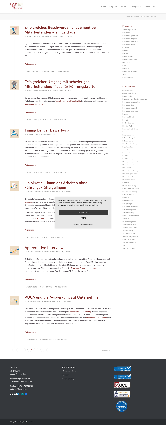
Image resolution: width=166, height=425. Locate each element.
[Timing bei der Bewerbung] (14, 133)
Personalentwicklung (129, 71)
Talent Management (129, 227)
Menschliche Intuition (129, 165)
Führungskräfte (43, 218)
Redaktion (64, 71)
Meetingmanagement (130, 162)
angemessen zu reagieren (35, 104)
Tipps (124, 74)
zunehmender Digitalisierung (79, 312)
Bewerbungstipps (128, 44)
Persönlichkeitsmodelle (130, 189)
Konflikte (125, 156)
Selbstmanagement (129, 210)
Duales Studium (128, 123)
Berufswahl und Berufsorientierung (134, 99)
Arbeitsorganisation (33, 191)
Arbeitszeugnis (127, 90)
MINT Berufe (127, 168)
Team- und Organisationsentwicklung (86, 268)
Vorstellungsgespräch (130, 236)
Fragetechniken (128, 135)
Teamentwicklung (128, 233)
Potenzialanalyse (128, 195)
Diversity (125, 120)
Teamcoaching (127, 230)
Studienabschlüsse (129, 224)
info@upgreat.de (20, 389)
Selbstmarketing (128, 212)
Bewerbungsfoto (128, 105)
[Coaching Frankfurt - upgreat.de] (16, 6)
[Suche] (154, 6)
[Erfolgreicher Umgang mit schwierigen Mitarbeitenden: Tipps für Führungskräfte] (14, 85)
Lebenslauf (126, 62)
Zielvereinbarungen (129, 242)
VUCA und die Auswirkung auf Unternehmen (63, 297)
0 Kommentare (48, 71)
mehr (83, 218)
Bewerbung (29, 134)
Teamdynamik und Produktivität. (68, 101)
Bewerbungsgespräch (130, 36)
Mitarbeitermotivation (129, 177)
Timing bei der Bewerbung (47, 130)
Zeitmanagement (128, 248)
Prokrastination (127, 201)
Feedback (126, 132)
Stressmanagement (129, 222)
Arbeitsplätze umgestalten (96, 318)
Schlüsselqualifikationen (130, 207)
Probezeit (125, 198)
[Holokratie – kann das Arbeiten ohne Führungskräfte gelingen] (14, 186)
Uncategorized (127, 77)
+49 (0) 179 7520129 (25, 386)
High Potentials (127, 147)
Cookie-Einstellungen (68, 379)
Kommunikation (39, 36)
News (124, 65)
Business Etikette (128, 117)
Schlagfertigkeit (127, 204)
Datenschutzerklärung (69, 371)
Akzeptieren (83, 212)
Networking (126, 183)
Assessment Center (129, 93)
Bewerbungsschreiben (130, 42)
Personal (68, 36)
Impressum (65, 375)
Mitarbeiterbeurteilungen (131, 171)
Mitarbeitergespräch (129, 174)
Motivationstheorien (129, 180)
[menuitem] (104, 6)
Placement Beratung (129, 192)
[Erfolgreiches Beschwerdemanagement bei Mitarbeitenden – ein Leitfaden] (14, 30)
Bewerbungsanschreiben (131, 102)
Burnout (125, 114)
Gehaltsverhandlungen (130, 144)
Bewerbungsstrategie (130, 108)
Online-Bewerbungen (130, 186)
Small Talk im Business (130, 216)
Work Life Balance (128, 239)
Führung (28, 36)
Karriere (125, 53)
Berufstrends (127, 96)
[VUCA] (14, 300)
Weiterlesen (29, 64)
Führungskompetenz (129, 138)
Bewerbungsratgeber (129, 39)
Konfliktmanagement (55, 36)
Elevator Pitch (127, 126)
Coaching (125, 47)
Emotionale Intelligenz (130, 129)
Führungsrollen (127, 141)
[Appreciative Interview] (14, 250)
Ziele (124, 245)
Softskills (125, 218)
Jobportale (126, 150)
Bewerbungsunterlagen (130, 111)
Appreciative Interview (44, 248)
